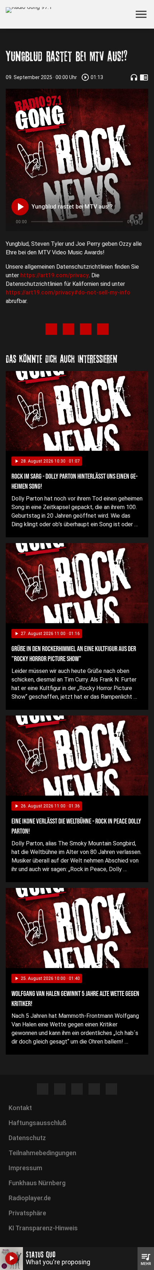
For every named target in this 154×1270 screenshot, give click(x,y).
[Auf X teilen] (68, 329)
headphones (134, 77)
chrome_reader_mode (144, 77)
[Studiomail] (111, 1089)
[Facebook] (42, 1089)
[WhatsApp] (94, 1089)
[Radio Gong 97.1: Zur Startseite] (68, 14)
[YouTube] (77, 1089)
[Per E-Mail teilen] (103, 329)
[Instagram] (60, 1089)
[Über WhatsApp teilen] (85, 329)
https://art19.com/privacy (54, 275)
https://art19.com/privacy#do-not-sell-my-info (68, 292)
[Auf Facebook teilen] (51, 329)
